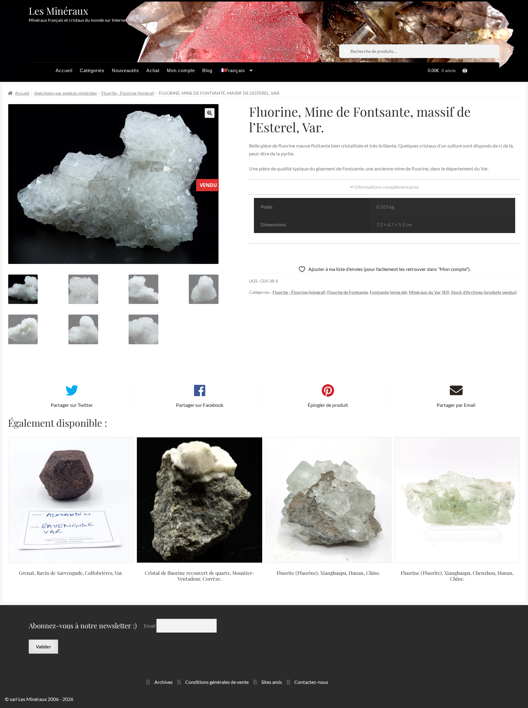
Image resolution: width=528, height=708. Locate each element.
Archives (163, 682)
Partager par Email (456, 405)
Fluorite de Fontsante (347, 292)
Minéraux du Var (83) (429, 292)
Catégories (92, 70)
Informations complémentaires (386, 187)
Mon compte (181, 70)
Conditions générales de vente (217, 682)
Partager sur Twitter (72, 405)
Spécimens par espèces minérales (65, 93)
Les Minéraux (58, 10)
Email (150, 626)
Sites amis (271, 682)
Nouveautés (125, 70)
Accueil (64, 70)
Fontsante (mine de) (388, 292)
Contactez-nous (311, 682)
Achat (153, 70)
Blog (207, 70)
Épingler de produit (328, 405)
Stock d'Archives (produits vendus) (484, 292)
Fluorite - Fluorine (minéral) (127, 93)
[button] (210, 113)
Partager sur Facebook (199, 405)
